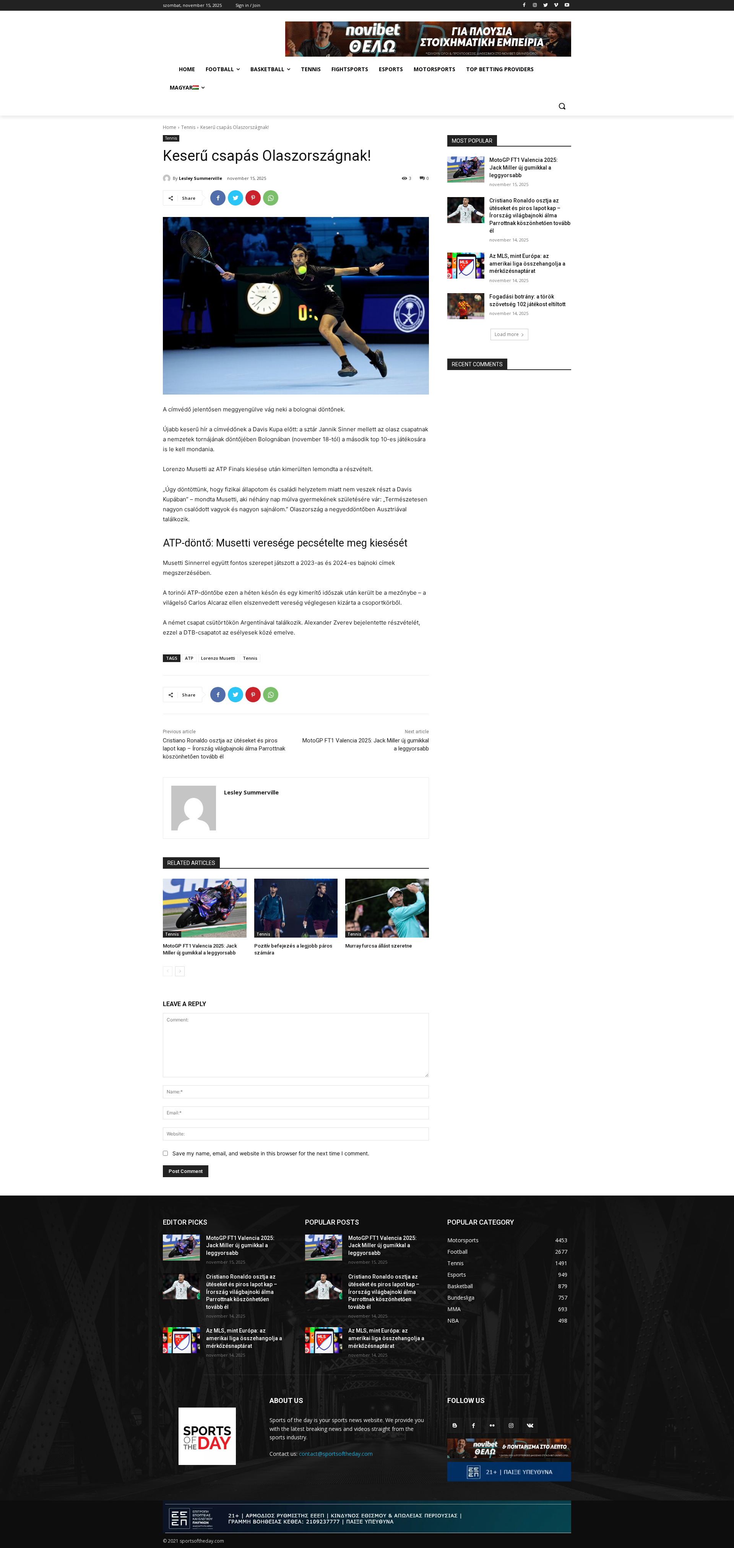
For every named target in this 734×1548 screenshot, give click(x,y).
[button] (562, 106)
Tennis (188, 127)
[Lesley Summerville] (168, 178)
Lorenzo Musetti (218, 658)
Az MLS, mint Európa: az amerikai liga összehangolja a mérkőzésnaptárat (527, 263)
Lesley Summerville (200, 178)
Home (169, 127)
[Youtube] (566, 5)
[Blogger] (454, 1425)
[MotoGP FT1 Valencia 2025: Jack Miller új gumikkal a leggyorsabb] (205, 908)
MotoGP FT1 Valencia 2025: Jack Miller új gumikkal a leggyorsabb (523, 167)
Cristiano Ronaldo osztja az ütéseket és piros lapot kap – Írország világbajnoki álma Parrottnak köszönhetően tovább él (224, 748)
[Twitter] (545, 5)
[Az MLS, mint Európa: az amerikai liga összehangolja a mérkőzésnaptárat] (465, 266)
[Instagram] (535, 5)
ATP (189, 658)
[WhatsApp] (270, 198)
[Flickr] (492, 1425)
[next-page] (180, 971)
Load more (507, 334)
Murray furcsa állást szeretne (378, 946)
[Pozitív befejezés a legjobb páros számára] (296, 908)
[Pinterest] (253, 198)
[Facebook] (524, 5)
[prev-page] (167, 971)
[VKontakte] (530, 1425)
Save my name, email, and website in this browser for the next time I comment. (270, 1153)
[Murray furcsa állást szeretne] (387, 908)
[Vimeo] (556, 5)
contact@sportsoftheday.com (336, 1453)
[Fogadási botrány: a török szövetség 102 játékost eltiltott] (465, 306)
